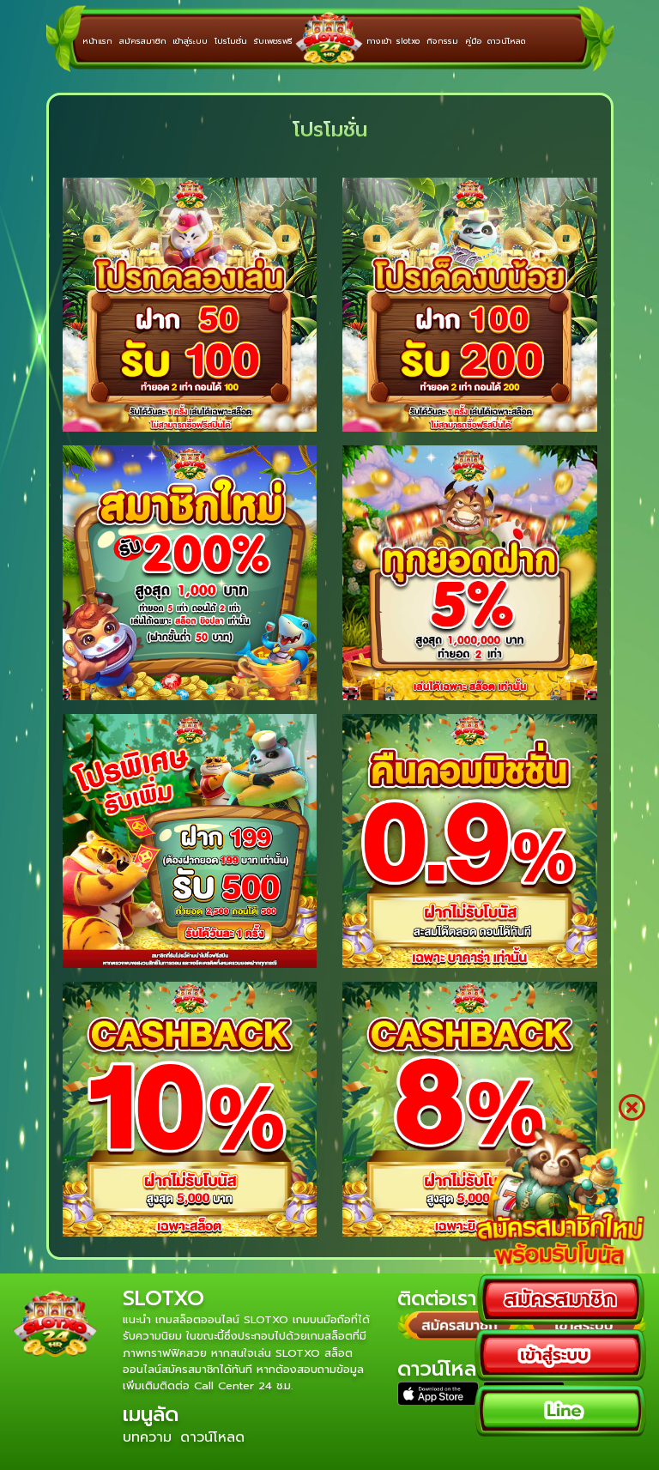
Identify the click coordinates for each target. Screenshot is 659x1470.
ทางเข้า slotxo (393, 41)
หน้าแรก (97, 41)
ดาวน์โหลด (506, 41)
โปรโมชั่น (231, 41)
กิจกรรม (442, 41)
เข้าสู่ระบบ (190, 41)
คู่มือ (473, 41)
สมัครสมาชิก (142, 41)
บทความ (147, 1437)
